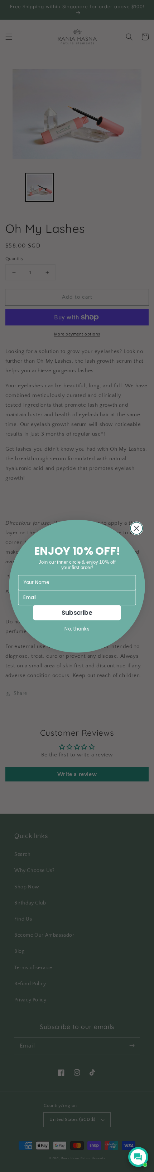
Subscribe (77, 612)
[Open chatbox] (138, 1157)
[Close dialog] (136, 528)
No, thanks (76, 628)
